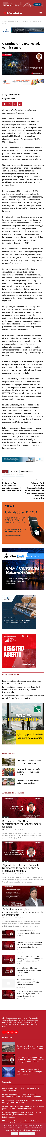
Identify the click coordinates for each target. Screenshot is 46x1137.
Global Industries (14, 95)
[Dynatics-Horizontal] (23, 87)
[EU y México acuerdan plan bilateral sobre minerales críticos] (8, 772)
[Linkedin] (8, 1032)
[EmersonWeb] (23, 35)
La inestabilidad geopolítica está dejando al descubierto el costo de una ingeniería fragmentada (21, 689)
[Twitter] (9, 104)
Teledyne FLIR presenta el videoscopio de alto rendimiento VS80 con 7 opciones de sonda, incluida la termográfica (34, 490)
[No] (43, 1130)
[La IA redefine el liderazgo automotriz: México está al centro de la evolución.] (8, 971)
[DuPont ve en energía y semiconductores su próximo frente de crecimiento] (23, 896)
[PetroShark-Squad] (23, 590)
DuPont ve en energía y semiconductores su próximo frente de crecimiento (22, 912)
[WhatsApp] (20, 104)
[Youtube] (16, 1032)
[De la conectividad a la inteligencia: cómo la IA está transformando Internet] (8, 983)
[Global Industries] (3, 95)
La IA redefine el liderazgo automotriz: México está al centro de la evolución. (30, 970)
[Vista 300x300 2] (23, 746)
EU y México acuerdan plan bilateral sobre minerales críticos (29, 771)
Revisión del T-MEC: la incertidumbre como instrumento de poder (21, 824)
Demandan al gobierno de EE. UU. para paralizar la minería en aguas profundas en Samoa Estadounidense (22, 1115)
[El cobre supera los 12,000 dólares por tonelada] (8, 781)
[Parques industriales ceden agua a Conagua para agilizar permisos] (8, 1047)
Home (4, 21)
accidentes (14, 472)
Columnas (17, 21)
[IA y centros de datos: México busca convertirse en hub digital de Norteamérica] (8, 1072)
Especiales (10, 21)
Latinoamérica (8, 475)
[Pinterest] (15, 104)
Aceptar (14, 1133)
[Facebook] (4, 104)
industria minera (27, 472)
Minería (20, 475)
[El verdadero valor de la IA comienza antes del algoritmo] (8, 934)
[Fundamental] (23, 464)
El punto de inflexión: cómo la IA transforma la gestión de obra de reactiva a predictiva (21, 868)
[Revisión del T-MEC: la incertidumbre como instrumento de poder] (23, 807)
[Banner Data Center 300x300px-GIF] (19, 628)
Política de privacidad (27, 1133)
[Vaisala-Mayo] (23, 543)
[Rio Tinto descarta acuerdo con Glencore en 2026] (8, 762)
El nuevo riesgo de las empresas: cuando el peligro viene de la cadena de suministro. (29, 994)
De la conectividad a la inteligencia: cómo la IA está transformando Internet (28, 982)
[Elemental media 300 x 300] (19, 667)
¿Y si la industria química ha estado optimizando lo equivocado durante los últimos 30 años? (30, 958)
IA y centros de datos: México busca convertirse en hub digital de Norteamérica (29, 1072)
